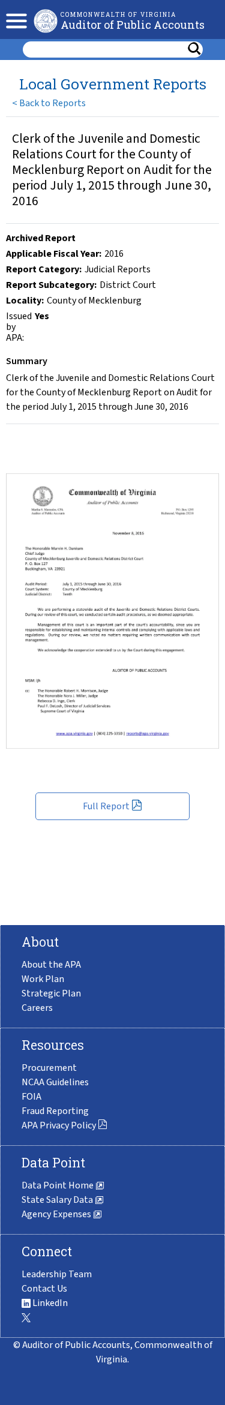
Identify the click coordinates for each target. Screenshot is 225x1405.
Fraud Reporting (55, 1111)
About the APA (51, 964)
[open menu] (13, 19)
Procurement (49, 1067)
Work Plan (43, 979)
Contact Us (44, 1288)
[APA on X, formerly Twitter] (26, 1317)
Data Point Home (58, 1185)
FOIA (31, 1096)
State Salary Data (58, 1199)
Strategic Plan (51, 993)
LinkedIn (49, 1303)
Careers (37, 1007)
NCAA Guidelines (55, 1082)
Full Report (107, 806)
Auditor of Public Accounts (133, 24)
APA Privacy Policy (60, 1125)
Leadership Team (57, 1274)
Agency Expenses (57, 1214)
